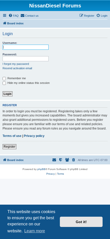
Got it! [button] (81, 222)
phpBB (41, 169)
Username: (10, 42)
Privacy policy (34, 136)
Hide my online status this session (28, 82)
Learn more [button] (34, 231)
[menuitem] (13, 16)
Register (9, 146)
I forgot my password (16, 63)
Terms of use (12, 136)
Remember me (16, 78)
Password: (10, 54)
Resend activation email (17, 68)
